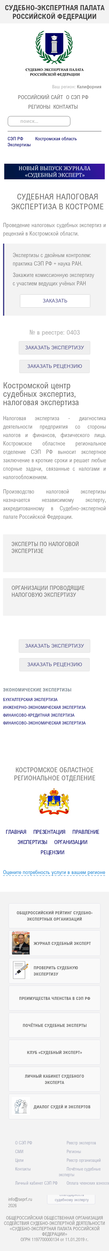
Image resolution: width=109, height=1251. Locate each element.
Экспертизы (19, 144)
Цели (19, 1160)
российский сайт (40, 97)
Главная (16, 831)
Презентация (49, 831)
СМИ (19, 1151)
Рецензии (52, 852)
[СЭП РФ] (54, 76)
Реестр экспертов (81, 1142)
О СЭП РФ (77, 97)
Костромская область (56, 138)
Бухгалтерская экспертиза (30, 699)
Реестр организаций (84, 1160)
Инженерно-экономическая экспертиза (44, 707)
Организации (70, 842)
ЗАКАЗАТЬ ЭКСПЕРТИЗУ (54, 347)
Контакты (65, 106)
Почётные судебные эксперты (80, 1171)
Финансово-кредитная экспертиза (38, 715)
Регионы (39, 106)
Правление (85, 831)
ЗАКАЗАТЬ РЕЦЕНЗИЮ (54, 366)
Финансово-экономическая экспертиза (44, 722)
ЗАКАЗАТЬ (55, 300)
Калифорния (89, 86)
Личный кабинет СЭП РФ (36, 1183)
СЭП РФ (15, 138)
